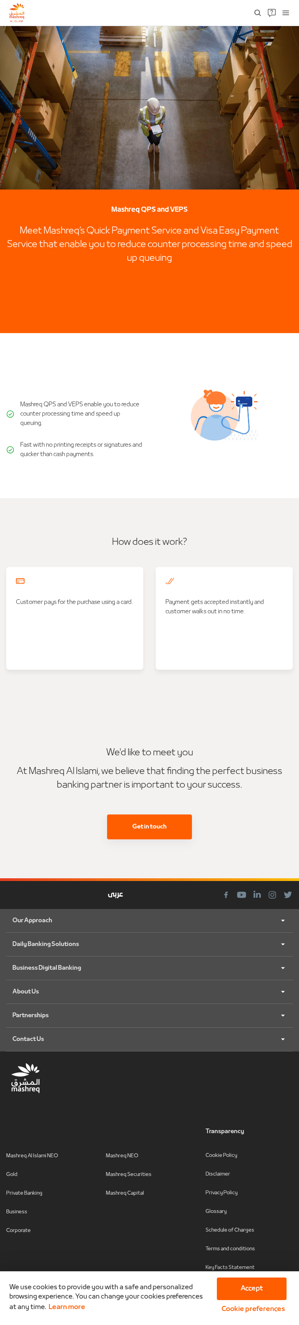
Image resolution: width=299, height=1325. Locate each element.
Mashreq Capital (125, 1193)
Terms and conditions (230, 1249)
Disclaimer (218, 1174)
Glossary (216, 1211)
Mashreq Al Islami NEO (32, 1156)
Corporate (18, 1230)
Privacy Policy (221, 1193)
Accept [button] (252, 1288)
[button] (252, 1309)
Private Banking (24, 1193)
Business (16, 1212)
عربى (115, 894)
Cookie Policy (221, 1155)
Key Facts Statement (230, 1267)
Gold (12, 1174)
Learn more (67, 1307)
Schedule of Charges (230, 1230)
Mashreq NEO (122, 1156)
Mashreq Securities (128, 1174)
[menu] (286, 13)
